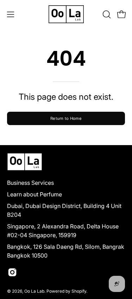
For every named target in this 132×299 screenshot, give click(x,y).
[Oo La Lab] (66, 14)
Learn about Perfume (34, 194)
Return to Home (66, 118)
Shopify (78, 291)
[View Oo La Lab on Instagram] (12, 272)
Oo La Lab (34, 291)
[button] (106, 14)
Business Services (30, 182)
